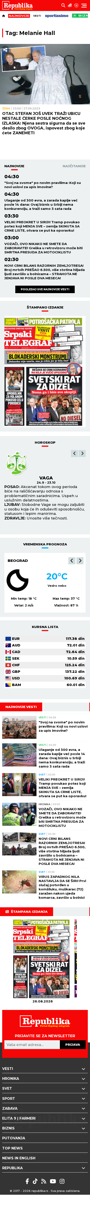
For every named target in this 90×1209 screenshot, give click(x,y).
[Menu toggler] (84, 6)
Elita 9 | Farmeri (19, 1118)
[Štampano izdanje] (42, 958)
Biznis (8, 1128)
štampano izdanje (45, 307)
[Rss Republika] (44, 1181)
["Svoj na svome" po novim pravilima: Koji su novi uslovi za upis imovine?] (19, 727)
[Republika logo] (19, 5)
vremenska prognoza (45, 544)
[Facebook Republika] (28, 1181)
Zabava (9, 1108)
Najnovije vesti (21, 707)
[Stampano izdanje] (45, 371)
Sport (8, 1098)
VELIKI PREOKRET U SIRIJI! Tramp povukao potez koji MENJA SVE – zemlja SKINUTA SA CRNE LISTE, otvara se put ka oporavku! (42, 226)
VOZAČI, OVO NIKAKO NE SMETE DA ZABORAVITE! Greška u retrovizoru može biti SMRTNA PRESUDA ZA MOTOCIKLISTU (43, 248)
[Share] (5, 50)
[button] (74, 453)
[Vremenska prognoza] (70, 5)
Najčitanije (74, 166)
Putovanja (13, 1138)
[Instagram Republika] (62, 1181)
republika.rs (39, 1191)
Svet (42, 774)
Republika (12, 1168)
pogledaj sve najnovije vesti (45, 289)
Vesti (37, 15)
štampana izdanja (29, 911)
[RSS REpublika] (53, 1181)
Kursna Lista (45, 627)
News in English (18, 1158)
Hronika (44, 804)
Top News (12, 1148)
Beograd (18, 560)
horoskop (45, 442)
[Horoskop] (76, 5)
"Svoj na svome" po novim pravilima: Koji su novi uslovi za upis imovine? (42, 185)
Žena (6, 108)
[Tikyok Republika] (36, 1181)
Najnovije (14, 166)
